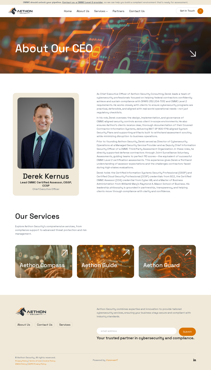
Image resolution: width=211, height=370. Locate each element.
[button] (101, 11)
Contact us (44, 324)
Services (64, 324)
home (68, 11)
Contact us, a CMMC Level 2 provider (82, 2)
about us (83, 11)
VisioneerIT (112, 360)
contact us (137, 11)
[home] (20, 10)
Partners (118, 11)
